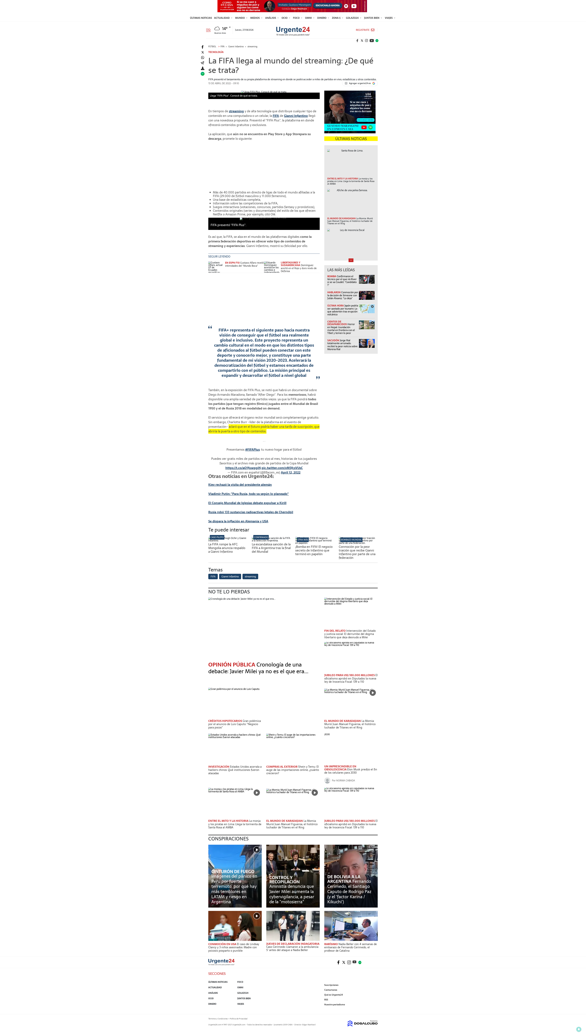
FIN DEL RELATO (335, 631)
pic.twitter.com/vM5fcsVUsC (282, 467)
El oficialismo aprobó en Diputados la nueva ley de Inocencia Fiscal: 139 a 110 (351, 678)
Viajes (389, 18)
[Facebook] (202, 47)
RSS (326, 999)
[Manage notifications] (578, 1029)
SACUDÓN (333, 340)
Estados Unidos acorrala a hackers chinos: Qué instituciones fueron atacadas (235, 769)
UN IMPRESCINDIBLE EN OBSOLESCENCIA (340, 768)
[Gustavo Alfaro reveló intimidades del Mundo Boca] (216, 267)
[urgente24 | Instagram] (366, 40)
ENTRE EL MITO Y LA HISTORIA (228, 821)
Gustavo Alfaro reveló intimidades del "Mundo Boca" (244, 264)
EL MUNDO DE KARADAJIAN (343, 721)
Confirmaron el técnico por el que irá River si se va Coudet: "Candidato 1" (342, 280)
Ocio (285, 18)
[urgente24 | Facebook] (357, 40)
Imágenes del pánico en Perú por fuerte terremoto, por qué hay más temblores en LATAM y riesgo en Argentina (234, 889)
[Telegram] (202, 63)
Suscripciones (331, 985)
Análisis (271, 18)
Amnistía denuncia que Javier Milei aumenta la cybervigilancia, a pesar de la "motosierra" (291, 894)
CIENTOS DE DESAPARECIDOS (337, 323)
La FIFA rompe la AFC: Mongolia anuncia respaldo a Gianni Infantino (226, 548)
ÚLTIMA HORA (335, 306)
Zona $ (336, 18)
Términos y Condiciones (218, 1018)
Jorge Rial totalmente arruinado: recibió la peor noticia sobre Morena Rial (342, 344)
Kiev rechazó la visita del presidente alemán (240, 484)
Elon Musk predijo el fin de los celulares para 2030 (350, 771)
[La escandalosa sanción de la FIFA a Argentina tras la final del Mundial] (271, 540)
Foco (296, 18)
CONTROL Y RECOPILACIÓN (284, 879)
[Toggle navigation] (209, 30)
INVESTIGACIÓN (219, 766)
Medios (255, 18)
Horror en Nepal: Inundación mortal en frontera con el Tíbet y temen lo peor (341, 328)
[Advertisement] (264, 164)
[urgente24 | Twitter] (362, 40)
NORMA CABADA (345, 780)
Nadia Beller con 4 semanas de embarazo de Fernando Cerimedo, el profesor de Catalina (350, 947)
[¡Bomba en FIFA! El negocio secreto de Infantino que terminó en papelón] (314, 543)
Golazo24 (352, 18)
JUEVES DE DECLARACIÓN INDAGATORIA (292, 944)
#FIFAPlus (252, 449)
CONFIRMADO (261, 537)
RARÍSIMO (331, 944)
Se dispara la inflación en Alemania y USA (238, 521)
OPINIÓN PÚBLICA (232, 664)
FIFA (276, 115)
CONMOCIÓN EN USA (222, 944)
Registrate (362, 30)
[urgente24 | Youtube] (372, 40)
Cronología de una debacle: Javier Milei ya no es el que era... (258, 668)
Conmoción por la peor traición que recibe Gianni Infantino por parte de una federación (357, 552)
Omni (308, 18)
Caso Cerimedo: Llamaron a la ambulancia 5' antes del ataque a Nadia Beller (292, 948)
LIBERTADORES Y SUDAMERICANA (290, 264)
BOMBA (332, 276)
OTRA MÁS (303, 539)
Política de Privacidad (238, 1018)
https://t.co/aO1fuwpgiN (243, 467)
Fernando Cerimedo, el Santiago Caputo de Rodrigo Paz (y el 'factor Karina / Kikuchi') (349, 891)
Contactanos (330, 990)
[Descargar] (202, 68)
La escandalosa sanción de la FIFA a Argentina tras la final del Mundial (271, 548)
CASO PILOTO (217, 537)
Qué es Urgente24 (333, 994)
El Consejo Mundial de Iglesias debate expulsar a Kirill (247, 503)
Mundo (240, 18)
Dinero (322, 18)
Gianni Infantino (296, 115)
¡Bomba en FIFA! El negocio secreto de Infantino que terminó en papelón (314, 550)
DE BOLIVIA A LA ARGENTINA (343, 879)
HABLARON (334, 292)
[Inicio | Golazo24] (376, 40)
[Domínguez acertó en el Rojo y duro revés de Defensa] (271, 267)
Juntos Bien (372, 18)
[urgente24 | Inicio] (374, 1009)
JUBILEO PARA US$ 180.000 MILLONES (349, 675)
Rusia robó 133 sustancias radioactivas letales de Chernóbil (250, 512)
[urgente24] (221, 964)
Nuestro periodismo (334, 1004)
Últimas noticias (201, 18)
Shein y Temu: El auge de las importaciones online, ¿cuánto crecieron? (292, 769)
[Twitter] (202, 52)
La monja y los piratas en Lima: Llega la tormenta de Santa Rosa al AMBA (234, 824)
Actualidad (222, 18)
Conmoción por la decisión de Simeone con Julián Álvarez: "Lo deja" (342, 295)
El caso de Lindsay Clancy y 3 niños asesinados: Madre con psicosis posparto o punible (233, 947)
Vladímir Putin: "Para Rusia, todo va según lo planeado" (248, 493)
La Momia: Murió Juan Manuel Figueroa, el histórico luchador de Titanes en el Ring (350, 724)
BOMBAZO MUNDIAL (351, 539)
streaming (236, 111)
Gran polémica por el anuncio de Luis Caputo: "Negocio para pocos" (234, 724)
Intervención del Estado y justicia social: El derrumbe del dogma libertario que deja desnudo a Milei (350, 634)
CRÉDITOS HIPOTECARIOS (225, 721)
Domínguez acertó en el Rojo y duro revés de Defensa (299, 268)
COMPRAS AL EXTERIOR (282, 766)
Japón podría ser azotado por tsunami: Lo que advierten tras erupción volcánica (342, 310)
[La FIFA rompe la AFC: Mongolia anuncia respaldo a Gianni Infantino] (227, 540)
